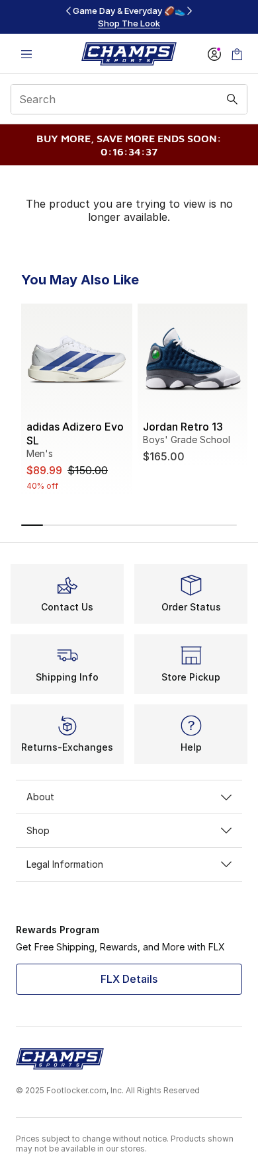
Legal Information (64, 864)
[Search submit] (232, 99)
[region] (129, 17)
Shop (38, 830)
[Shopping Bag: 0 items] (237, 54)
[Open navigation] (26, 54)
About (40, 796)
